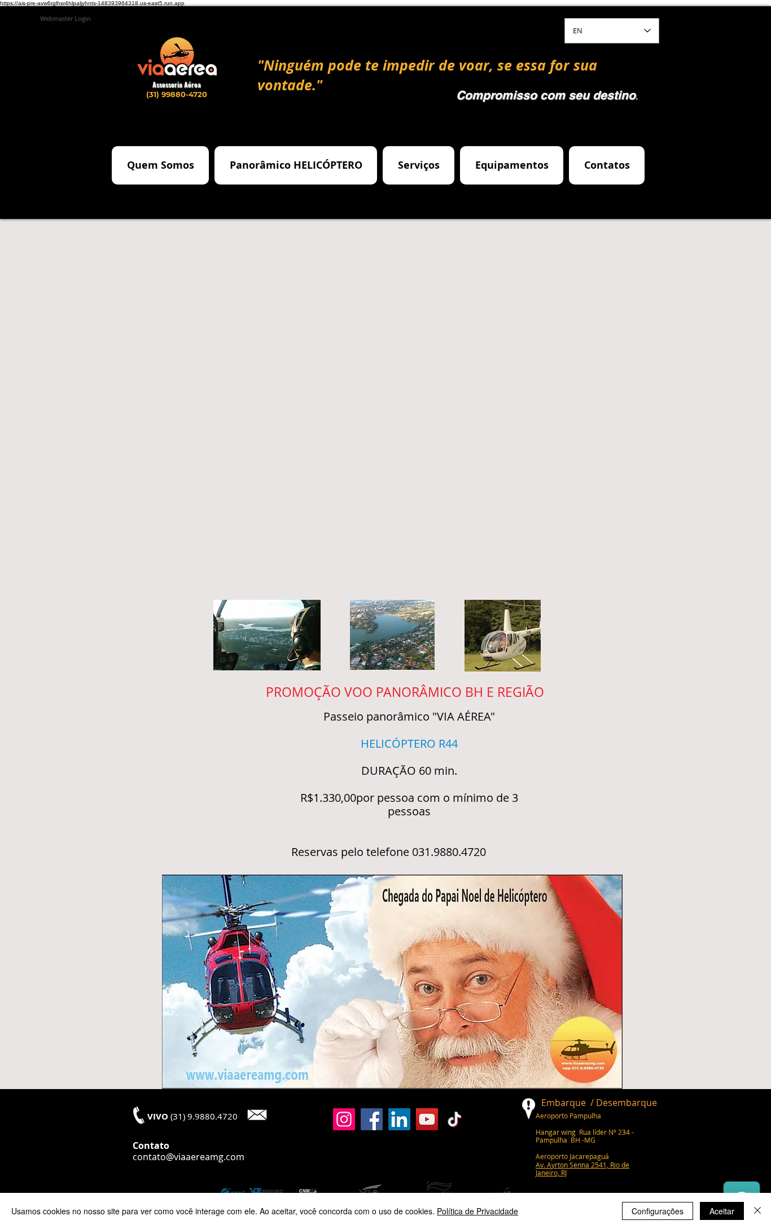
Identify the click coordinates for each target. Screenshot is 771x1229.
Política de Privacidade (477, 1211)
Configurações (658, 1211)
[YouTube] (427, 1119)
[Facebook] (372, 1119)
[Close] (757, 1211)
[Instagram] (344, 1119)
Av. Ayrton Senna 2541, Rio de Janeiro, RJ (582, 1168)
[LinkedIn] (399, 1119)
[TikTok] (455, 1119)
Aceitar (721, 1211)
